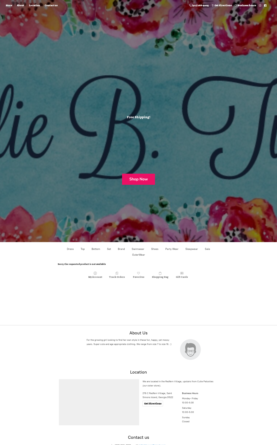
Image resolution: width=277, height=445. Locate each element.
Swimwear (138, 249)
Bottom (96, 249)
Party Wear (171, 249)
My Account (95, 276)
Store (9, 5)
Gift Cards (182, 276)
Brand (121, 249)
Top (83, 249)
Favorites (138, 276)
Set (109, 249)
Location (34, 5)
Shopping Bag (160, 276)
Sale (207, 249)
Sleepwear (191, 249)
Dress (70, 249)
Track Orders (117, 276)
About (20, 5)
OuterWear (138, 254)
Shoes (154, 249)
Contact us (51, 5)
